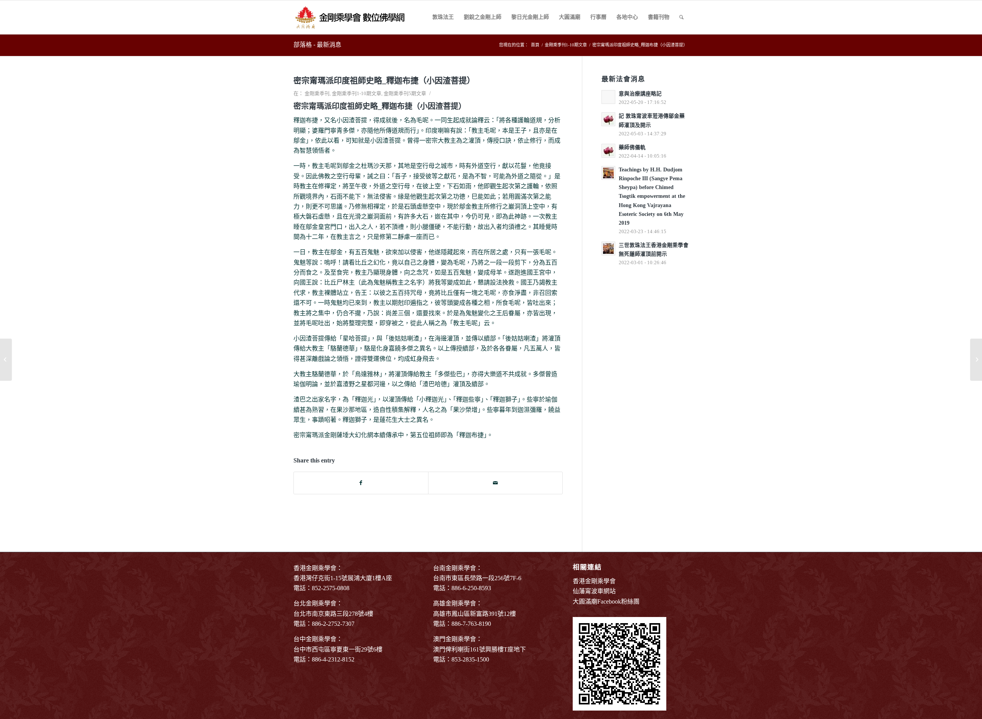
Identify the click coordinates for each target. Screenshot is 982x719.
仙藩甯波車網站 (594, 591)
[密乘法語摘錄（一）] (6, 360)
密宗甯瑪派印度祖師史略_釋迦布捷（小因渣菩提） (384, 80)
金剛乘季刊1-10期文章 (356, 93)
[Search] (681, 17)
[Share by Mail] (495, 483)
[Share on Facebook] (361, 483)
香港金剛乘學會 (594, 581)
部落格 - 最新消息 (317, 44)
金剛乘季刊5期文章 (405, 93)
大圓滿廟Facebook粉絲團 (606, 601)
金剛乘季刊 (317, 93)
